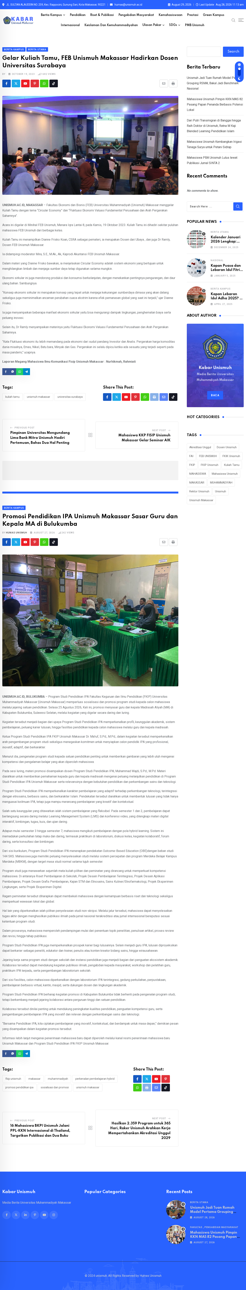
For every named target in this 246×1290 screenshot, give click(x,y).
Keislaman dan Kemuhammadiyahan (111, 25)
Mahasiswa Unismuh (225, 473)
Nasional (217, 260)
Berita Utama (220, 232)
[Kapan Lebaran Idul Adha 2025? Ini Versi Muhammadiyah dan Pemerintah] (196, 296)
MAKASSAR (34, 1078)
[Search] (233, 20)
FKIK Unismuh (231, 456)
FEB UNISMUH (208, 456)
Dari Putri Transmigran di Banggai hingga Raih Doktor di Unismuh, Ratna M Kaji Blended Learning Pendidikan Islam (214, 126)
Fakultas (196, 1227)
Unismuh (220, 491)
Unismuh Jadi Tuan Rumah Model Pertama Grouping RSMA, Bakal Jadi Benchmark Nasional (215, 83)
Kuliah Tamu (12, 396)
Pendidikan (78, 15)
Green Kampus (213, 15)
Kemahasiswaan (170, 15)
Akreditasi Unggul (200, 447)
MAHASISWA (197, 473)
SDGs (173, 25)
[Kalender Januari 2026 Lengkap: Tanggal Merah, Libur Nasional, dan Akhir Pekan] (196, 239)
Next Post (159, 430)
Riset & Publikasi (102, 15)
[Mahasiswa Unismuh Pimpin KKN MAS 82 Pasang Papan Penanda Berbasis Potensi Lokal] (175, 1234)
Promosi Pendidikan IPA (19, 1087)
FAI (191, 456)
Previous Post (25, 427)
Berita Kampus (51, 15)
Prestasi (192, 15)
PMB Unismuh (194, 25)
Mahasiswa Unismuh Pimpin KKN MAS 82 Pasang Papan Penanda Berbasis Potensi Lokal (215, 104)
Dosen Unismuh (227, 447)
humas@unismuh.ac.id (128, 4)
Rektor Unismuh (199, 491)
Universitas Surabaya (70, 396)
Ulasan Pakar (151, 25)
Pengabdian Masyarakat (136, 15)
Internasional (70, 25)
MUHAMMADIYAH (58, 1078)
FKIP (192, 465)
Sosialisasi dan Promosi (55, 1087)
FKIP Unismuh (13, 1078)
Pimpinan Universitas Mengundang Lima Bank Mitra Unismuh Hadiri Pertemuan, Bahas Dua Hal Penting (40, 437)
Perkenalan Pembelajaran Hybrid (95, 1078)
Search (233, 51)
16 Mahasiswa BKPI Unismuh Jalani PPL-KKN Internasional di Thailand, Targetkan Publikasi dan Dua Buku (40, 1130)
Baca (215, 395)
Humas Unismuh (16, 532)
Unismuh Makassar (38, 396)
